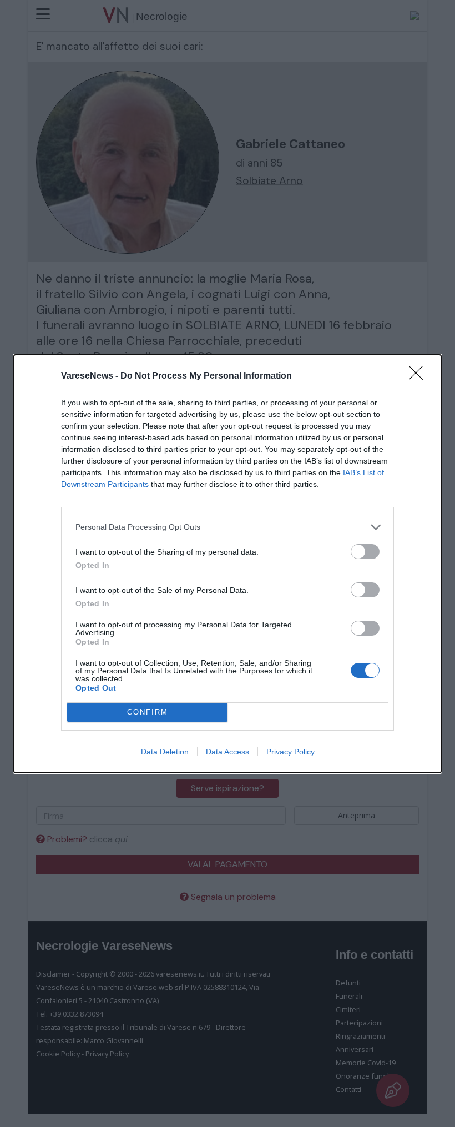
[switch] (365, 551)
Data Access (227, 751)
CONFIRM (147, 712)
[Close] (419, 376)
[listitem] (227, 527)
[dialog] (227, 564)
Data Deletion (165, 751)
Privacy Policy (290, 751)
